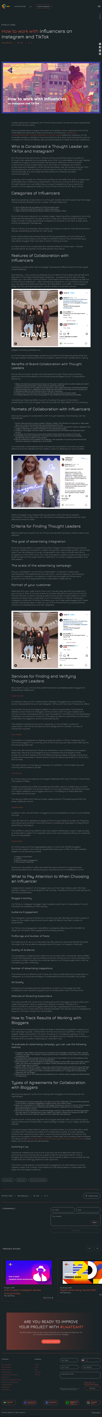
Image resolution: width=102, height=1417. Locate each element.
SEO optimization (7, 1367)
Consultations (6, 1389)
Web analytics (6, 1387)
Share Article (93, 1196)
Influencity (16, 773)
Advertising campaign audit (10, 1382)
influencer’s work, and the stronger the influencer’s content (55, 1138)
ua (30, 6)
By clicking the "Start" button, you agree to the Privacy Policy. (70, 1389)
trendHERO (16, 734)
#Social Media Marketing (38, 1180)
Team (36, 1367)
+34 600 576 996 (20, 6)
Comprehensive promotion (10, 1374)
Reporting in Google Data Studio (11, 1379)
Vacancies (38, 1372)
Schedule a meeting (51, 1341)
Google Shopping (7, 1384)
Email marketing (6, 1372)
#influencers (21, 1180)
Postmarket (16, 841)
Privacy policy (96, 1412)
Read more (47, 1297)
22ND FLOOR (17, 696)
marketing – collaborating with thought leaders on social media (44, 133)
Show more (75, 1230)
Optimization (5, 1377)
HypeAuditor (17, 807)
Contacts (37, 1374)
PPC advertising (6, 1364)
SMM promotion (6, 1369)
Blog (36, 1369)
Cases (36, 1364)
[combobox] (83, 1360)
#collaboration (7, 1180)
